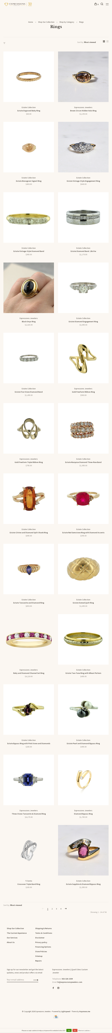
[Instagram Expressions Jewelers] (58, 988)
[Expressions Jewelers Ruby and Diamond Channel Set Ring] (28, 640)
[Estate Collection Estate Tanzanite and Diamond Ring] (28, 569)
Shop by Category (66, 22)
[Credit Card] (56, 1017)
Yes (69, 1030)
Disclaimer (39, 937)
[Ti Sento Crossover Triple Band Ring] (28, 851)
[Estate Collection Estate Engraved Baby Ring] (28, 77)
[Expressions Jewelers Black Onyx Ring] (28, 288)
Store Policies (41, 951)
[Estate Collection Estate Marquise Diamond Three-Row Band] (83, 429)
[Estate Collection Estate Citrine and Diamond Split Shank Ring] (28, 499)
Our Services (12, 937)
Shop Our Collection (46, 22)
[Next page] (66, 908)
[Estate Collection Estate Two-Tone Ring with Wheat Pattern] (83, 640)
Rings (81, 22)
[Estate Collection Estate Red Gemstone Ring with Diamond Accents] (83, 499)
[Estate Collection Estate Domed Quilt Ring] (83, 569)
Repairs (38, 961)
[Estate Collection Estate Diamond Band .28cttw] (83, 218)
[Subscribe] (35, 980)
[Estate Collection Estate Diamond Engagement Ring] (83, 288)
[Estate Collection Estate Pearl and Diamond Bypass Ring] (83, 710)
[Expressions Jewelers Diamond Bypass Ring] (83, 780)
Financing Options (43, 947)
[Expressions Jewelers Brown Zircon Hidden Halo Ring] (83, 77)
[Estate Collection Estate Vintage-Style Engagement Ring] (83, 147)
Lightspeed (65, 1011)
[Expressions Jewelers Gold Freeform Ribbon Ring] (83, 358)
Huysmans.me (84, 1011)
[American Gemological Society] (53, 997)
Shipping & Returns (43, 928)
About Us (11, 942)
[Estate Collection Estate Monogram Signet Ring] (28, 147)
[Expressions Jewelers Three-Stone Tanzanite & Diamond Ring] (28, 780)
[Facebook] (53, 988)
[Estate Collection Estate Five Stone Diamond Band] (28, 358)
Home (30, 22)
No (75, 1030)
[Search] (102, 4)
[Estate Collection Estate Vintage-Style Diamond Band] (28, 218)
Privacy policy (41, 942)
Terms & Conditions (43, 933)
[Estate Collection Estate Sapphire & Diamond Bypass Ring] (83, 851)
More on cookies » (84, 1030)
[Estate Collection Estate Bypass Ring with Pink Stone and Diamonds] (28, 710)
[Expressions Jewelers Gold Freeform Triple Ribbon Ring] (28, 429)
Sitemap (38, 956)
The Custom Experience (17, 933)
